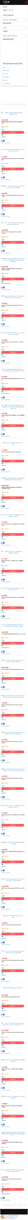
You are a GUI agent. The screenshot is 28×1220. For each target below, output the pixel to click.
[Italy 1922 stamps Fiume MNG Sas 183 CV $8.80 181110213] (13, 806)
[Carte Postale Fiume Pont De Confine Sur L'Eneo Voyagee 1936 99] (13, 1170)
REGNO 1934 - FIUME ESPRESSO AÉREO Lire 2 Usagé (13, 852)
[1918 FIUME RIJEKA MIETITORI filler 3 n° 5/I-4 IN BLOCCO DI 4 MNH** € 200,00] (13, 625)
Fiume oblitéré (5, 77)
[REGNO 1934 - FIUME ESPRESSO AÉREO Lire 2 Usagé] (13, 843)
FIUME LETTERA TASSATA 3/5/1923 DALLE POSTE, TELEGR (12, 269)
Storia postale (6, 283)
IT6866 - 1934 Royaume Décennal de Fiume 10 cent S (13, 195)
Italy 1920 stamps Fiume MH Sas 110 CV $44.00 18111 (13, 598)
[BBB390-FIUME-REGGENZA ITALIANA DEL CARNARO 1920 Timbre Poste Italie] (13, 478)
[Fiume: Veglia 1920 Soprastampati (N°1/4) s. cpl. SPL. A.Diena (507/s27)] (13, 661)
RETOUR (11, 10)
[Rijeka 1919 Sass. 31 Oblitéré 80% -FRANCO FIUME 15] (13, 1060)
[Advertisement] (14, 52)
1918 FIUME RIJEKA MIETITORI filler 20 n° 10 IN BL (13, 379)
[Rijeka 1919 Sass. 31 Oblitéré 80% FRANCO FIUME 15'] (13, 1097)
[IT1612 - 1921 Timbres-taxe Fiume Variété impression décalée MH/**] (13, 223)
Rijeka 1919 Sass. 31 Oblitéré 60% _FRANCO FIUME (12, 561)
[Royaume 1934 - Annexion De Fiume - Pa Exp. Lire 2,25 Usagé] (13, 333)
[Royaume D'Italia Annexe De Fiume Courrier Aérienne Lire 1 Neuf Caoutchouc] (13, 296)
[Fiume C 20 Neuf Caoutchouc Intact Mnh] (13, 443)
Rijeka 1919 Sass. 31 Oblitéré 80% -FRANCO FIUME (12, 1069)
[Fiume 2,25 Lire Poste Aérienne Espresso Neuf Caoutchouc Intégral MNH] (13, 951)
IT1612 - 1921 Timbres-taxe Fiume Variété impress (11, 232)
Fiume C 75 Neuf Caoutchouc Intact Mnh (11, 925)
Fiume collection (6, 83)
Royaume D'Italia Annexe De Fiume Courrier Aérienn (12, 305)
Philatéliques (6, 1193)
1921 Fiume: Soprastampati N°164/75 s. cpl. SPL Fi (13, 888)
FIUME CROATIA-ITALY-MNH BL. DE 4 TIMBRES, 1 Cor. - (13, 415)
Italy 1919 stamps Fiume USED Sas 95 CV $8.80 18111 (13, 524)
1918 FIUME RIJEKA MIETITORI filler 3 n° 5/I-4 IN (13, 634)
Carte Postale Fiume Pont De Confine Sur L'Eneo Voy (11, 1179)
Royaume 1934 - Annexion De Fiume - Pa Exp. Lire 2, (13, 342)
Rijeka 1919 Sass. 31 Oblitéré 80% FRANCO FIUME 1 (12, 1106)
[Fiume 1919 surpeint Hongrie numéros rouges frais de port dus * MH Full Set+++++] (13, 1023)
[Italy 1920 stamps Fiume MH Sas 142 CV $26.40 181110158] (13, 150)
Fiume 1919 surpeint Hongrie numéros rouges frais (13, 1032)
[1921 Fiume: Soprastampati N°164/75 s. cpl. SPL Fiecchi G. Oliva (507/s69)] (13, 879)
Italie (4, 136)
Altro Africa (6, 393)
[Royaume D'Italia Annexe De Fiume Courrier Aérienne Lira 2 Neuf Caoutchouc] (13, 733)
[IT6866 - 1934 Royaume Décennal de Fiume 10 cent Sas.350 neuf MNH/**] (13, 186)
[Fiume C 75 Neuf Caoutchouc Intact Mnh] (13, 916)
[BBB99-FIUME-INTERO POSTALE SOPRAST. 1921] (13, 113)
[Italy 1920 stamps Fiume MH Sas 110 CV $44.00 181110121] (13, 589)
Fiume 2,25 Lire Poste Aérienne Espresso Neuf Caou (13, 960)
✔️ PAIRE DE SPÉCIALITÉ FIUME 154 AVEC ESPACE (12, 1143)
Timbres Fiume (6, 70)
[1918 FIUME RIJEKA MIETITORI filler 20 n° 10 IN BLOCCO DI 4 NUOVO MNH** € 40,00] (13, 370)
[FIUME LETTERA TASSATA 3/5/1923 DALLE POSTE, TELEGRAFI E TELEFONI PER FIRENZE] (13, 260)
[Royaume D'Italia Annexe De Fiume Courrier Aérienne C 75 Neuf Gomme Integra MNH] (13, 769)
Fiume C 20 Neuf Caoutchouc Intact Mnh (11, 452)
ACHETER (12, 132)
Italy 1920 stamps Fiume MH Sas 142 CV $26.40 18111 (13, 159)
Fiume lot (4, 80)
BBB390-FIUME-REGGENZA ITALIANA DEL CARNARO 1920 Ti (12, 488)
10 (24, 1205)
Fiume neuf (5, 73)
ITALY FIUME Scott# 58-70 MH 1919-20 (11, 997)
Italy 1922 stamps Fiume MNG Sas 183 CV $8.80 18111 (13, 815)
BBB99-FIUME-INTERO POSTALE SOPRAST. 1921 (12, 122)
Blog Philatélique (12, 1218)
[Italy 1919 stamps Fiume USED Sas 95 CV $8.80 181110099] (13, 515)
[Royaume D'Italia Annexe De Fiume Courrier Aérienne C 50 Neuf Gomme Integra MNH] (13, 696)
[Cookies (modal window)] (2, 1217)
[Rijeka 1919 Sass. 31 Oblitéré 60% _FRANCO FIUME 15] (13, 552)
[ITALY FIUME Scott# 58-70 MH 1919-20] (13, 988)
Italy (4, 173)
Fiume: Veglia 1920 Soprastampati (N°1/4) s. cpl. (13, 669)
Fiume (3, 67)
